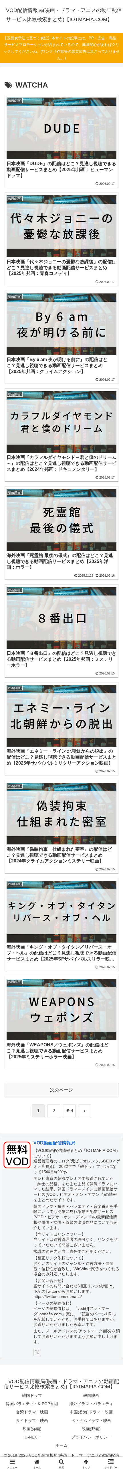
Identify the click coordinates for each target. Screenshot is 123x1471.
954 (69, 1110)
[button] (111, 983)
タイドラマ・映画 (32, 1420)
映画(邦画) (91, 1429)
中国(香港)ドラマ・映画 (91, 1412)
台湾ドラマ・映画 (32, 1412)
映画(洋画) (32, 1429)
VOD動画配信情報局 (54, 1142)
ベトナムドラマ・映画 (91, 1420)
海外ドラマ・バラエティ (91, 1403)
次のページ (61, 1089)
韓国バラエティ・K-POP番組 (32, 1403)
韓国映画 (91, 1395)
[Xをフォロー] (37, 1352)
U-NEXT (32, 1437)
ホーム (61, 1445)
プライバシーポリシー (91, 1437)
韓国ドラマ (32, 1395)
